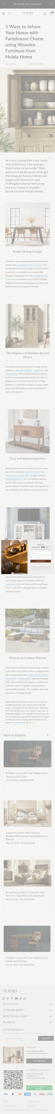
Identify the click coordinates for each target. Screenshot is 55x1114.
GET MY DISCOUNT (40, 561)
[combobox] (32, 557)
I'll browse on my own (41, 564)
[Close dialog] (52, 541)
